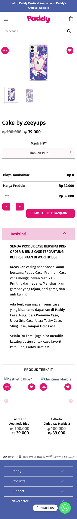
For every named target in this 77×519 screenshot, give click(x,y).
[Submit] (69, 31)
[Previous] (23, 62)
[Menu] (5, 19)
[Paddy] (38, 19)
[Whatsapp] (65, 508)
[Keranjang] (71, 19)
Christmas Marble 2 (57, 423)
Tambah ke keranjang (50, 213)
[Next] (54, 62)
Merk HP (38, 143)
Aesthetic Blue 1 (20, 423)
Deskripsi (18, 234)
